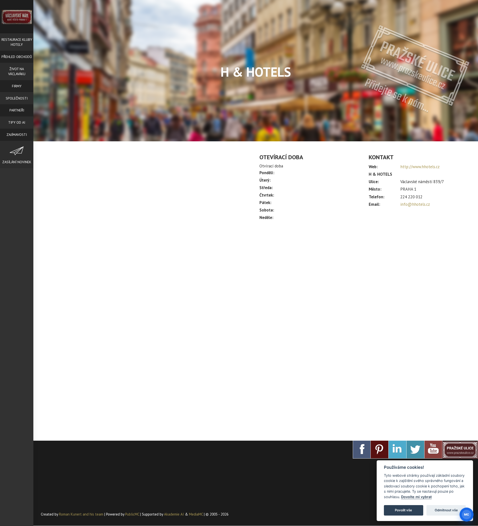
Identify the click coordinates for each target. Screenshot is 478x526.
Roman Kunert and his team (81, 514)
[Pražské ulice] (460, 450)
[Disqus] (146, 228)
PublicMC (132, 514)
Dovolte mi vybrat (416, 497)
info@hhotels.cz (415, 204)
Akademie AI (174, 514)
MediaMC (196, 514)
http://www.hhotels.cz (420, 166)
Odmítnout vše (446, 510)
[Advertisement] (365, 266)
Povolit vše (403, 510)
